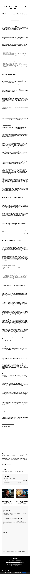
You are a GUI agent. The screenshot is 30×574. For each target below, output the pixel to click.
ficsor (3, 471)
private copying (10, 471)
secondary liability (24, 500)
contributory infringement (20, 499)
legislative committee (22, 38)
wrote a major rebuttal (15, 181)
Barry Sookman (15, 0)
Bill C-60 (8, 205)
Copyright (14, 470)
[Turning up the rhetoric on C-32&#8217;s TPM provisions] (24, 457)
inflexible (21, 128)
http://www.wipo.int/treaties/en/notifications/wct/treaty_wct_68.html (12, 518)
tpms (13, 471)
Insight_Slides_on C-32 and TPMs (6, 426)
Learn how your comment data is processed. (19, 551)
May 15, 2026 (10, 503)
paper (8, 179)
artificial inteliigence (10, 499)
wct (15, 471)
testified (16, 213)
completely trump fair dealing (7, 125)
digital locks (24, 470)
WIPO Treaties (19, 471)
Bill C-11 (8, 470)
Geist (6, 471)
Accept (24, 572)
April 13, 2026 (24, 503)
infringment (19, 500)
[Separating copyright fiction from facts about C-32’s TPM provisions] (6, 457)
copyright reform (19, 470)
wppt (22, 471)
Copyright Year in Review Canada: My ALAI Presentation (8, 502)
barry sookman (4, 470)
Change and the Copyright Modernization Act (8, 424)
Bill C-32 (16, 26)
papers (3, 178)
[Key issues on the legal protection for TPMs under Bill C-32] (15, 457)
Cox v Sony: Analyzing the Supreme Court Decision (22, 502)
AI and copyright (5, 499)
